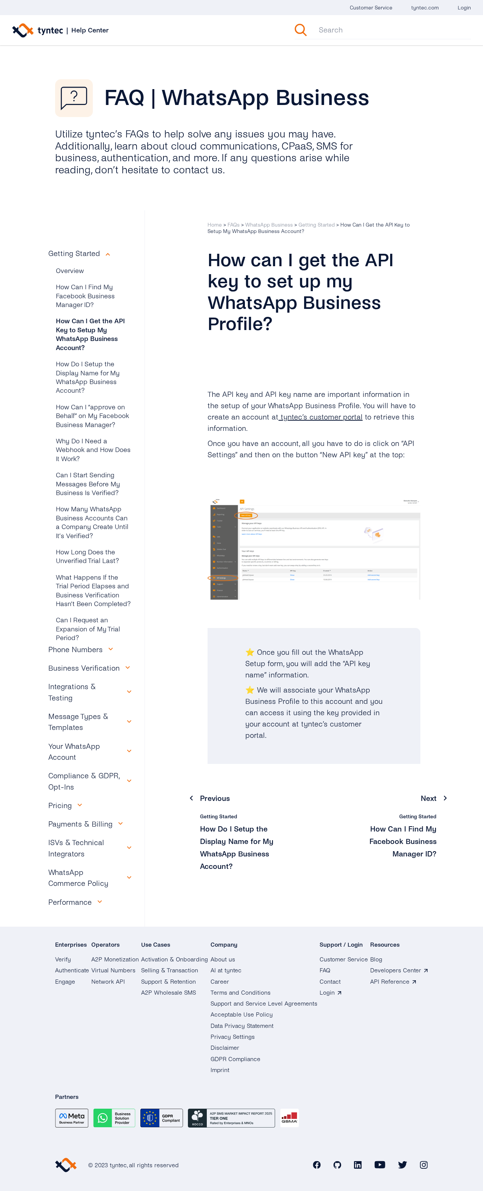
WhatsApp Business (269, 225)
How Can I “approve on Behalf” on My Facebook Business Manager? (92, 416)
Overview (70, 271)
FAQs (234, 225)
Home (215, 225)
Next (429, 798)
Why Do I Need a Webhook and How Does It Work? (93, 450)
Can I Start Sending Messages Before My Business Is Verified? (88, 484)
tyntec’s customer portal (320, 417)
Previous (215, 798)
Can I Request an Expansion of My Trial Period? (88, 629)
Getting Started (316, 225)
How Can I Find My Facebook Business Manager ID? (85, 296)
